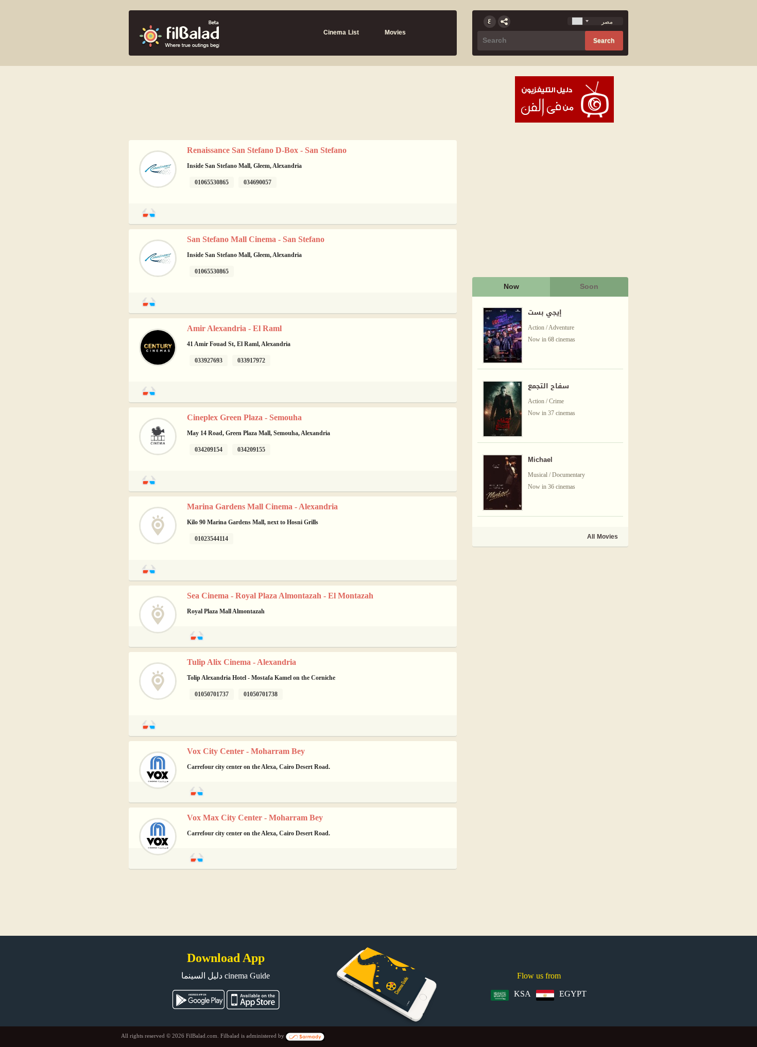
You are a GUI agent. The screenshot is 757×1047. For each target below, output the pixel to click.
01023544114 (211, 538)
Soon (589, 287)
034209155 (251, 449)
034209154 (208, 449)
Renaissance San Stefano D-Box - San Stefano (267, 150)
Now (511, 287)
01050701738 (261, 694)
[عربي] (490, 21)
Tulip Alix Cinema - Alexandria (241, 662)
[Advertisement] (549, 621)
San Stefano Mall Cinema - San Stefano (255, 239)
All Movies (602, 536)
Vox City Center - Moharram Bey (246, 751)
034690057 (257, 182)
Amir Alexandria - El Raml (234, 328)
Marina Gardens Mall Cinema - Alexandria (262, 506)
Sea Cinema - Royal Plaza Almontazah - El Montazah (280, 595)
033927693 (208, 360)
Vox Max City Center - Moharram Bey (255, 817)
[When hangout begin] (179, 33)
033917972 (251, 360)
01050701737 (212, 694)
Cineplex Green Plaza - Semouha (244, 417)
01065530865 (212, 182)
